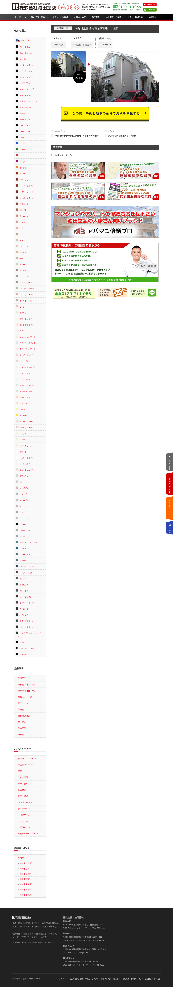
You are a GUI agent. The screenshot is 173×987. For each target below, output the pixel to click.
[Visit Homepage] (34, 7)
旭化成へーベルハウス (28, 833)
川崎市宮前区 (26, 879)
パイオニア (24, 615)
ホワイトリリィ (26, 319)
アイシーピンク (26, 331)
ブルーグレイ (25, 536)
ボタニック (24, 584)
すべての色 (25, 40)
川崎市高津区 (26, 873)
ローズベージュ (26, 125)
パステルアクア (26, 379)
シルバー (23, 524)
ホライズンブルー (27, 385)
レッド (22, 155)
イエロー (23, 415)
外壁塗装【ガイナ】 (27, 690)
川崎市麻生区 (26, 884)
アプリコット (25, 397)
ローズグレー (25, 488)
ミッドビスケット (27, 294)
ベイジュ (23, 270)
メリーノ (23, 240)
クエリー (23, 252)
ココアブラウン (26, 83)
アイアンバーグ (26, 572)
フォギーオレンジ (27, 355)
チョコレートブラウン (28, 101)
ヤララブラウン (26, 596)
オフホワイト (25, 476)
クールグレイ (25, 500)
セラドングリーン (27, 373)
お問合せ (153, 17)
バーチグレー (25, 530)
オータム (23, 506)
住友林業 (22, 789)
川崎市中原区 (26, 894)
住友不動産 (23, 795)
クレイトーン (25, 210)
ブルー (22, 143)
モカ (21, 234)
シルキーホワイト (27, 77)
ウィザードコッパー (27, 602)
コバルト (23, 548)
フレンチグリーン (27, 288)
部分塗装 (22, 709)
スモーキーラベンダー (28, 343)
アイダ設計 (23, 777)
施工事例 (96, 17)
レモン (22, 409)
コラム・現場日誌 (135, 17)
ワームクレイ (25, 216)
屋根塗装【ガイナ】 (27, 684)
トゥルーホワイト (27, 458)
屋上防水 (22, 721)
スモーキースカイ (27, 71)
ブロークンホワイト (27, 337)
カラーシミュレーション (169, 508)
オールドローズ (26, 300)
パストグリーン (26, 494)
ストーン (23, 264)
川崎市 (21, 857)
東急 (20, 771)
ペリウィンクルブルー (28, 367)
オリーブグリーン (27, 621)
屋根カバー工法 (25, 696)
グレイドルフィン (27, 95)
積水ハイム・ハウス (27, 758)
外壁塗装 (22, 678)
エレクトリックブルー (28, 542)
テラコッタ (24, 204)
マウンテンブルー (27, 566)
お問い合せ (170, 529)
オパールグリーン (27, 391)
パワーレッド (25, 180)
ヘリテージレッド (27, 192)
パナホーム (23, 820)
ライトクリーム (26, 445)
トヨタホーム (24, 814)
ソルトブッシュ (26, 276)
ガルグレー (24, 518)
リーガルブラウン (27, 198)
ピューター (24, 512)
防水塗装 (22, 728)
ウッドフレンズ (25, 802)
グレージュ (24, 113)
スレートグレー (26, 591)
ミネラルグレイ (26, 107)
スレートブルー (26, 47)
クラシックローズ (27, 89)
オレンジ (23, 167)
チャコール (24, 609)
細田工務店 (23, 783)
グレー (22, 482)
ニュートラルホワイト (28, 470)
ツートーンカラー (27, 648)
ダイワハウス (24, 808)
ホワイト (23, 451)
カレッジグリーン (27, 627)
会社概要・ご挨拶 (113, 17)
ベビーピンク (25, 361)
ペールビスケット (27, 427)
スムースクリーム (27, 421)
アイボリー (24, 439)
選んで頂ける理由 (38, 17)
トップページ (20, 17)
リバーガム (24, 560)
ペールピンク (25, 119)
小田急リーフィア (26, 764)
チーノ (22, 258)
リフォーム (23, 703)
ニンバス (23, 578)
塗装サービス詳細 (60, 17)
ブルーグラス (25, 554)
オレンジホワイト (27, 325)
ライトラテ (24, 246)
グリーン (23, 149)
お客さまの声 (79, 17)
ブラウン (23, 173)
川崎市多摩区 (26, 889)
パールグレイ (25, 137)
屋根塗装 (22, 734)
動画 (169, 484)
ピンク (22, 228)
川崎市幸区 (25, 868)
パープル (23, 161)
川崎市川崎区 (26, 863)
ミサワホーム (24, 827)
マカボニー (24, 59)
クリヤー (23, 654)
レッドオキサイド (27, 186)
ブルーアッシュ (26, 53)
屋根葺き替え (24, 715)
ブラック (23, 642)
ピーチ (22, 306)
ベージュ (23, 433)
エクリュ (23, 312)
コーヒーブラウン (27, 65)
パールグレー (25, 131)
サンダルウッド (26, 403)
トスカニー (24, 222)
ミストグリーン (26, 282)
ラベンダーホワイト (27, 349)
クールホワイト (26, 464)
